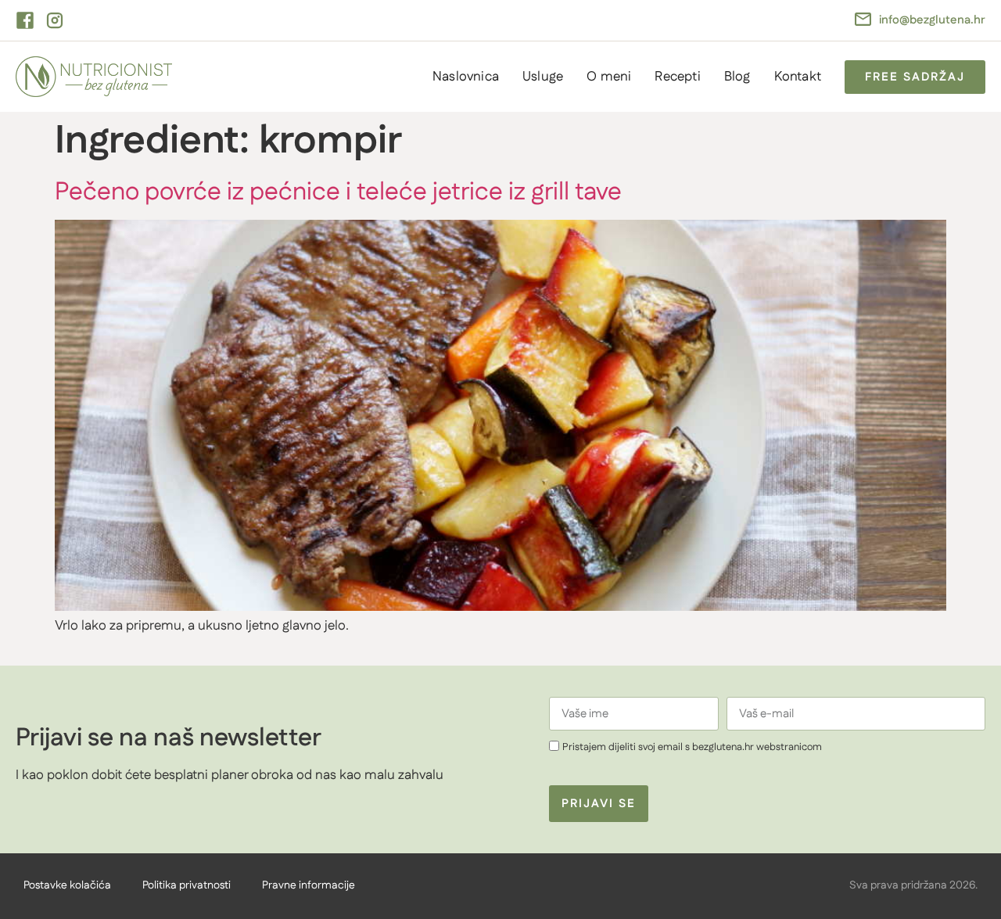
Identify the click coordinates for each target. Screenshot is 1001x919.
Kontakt (797, 76)
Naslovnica (465, 76)
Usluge (542, 76)
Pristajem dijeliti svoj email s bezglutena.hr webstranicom (692, 747)
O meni (609, 76)
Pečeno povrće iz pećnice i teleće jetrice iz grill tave (338, 192)
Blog (737, 76)
